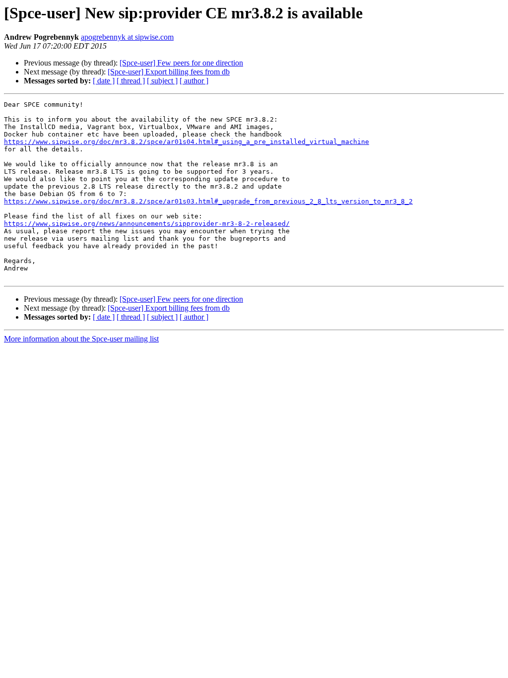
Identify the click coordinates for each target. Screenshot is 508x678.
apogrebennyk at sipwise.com (127, 37)
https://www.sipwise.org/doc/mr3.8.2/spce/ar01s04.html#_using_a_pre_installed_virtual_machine (186, 141)
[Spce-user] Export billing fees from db (169, 72)
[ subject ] (162, 80)
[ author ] (194, 80)
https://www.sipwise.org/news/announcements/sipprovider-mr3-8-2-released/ (147, 223)
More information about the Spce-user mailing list (81, 339)
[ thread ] (131, 80)
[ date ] (104, 80)
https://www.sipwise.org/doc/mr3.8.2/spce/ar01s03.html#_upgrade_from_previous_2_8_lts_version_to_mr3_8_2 (208, 201)
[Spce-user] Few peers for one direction (181, 63)
